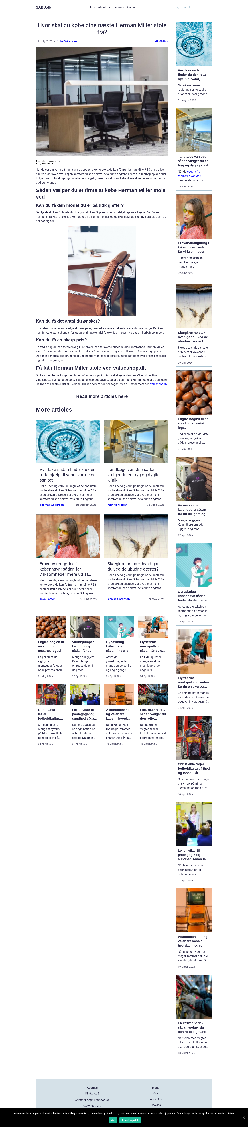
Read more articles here (102, 396)
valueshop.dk (158, 384)
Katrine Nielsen (117, 505)
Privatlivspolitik (130, 1120)
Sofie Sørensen (67, 41)
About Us (104, 7)
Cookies (118, 7)
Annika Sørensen (118, 599)
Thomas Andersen (52, 505)
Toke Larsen (48, 599)
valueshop (161, 40)
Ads (92, 7)
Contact (132, 7)
